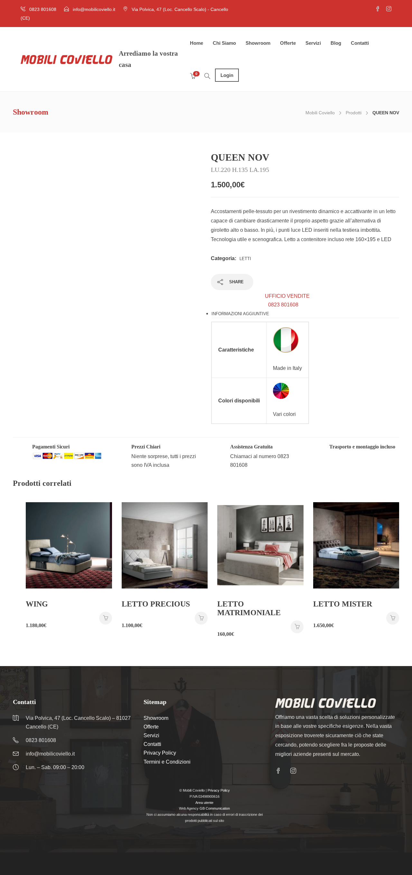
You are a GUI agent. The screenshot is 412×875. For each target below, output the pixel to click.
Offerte (288, 43)
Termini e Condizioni (167, 762)
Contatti (360, 43)
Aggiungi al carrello (105, 618)
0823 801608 (287, 300)
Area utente (204, 802)
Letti (245, 258)
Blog (336, 43)
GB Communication (215, 808)
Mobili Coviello (320, 112)
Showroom (258, 43)
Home (196, 43)
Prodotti (353, 112)
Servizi (313, 43)
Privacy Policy (160, 753)
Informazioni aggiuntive (240, 313)
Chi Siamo (224, 43)
